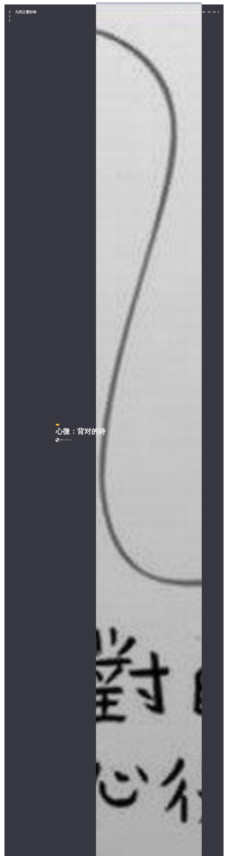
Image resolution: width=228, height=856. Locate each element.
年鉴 (209, 12)
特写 (182, 12)
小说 (171, 12)
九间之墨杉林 (26, 12)
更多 (214, 12)
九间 (61, 440)
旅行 (198, 12)
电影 (203, 12)
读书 (177, 12)
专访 (187, 12)
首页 (166, 12)
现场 (193, 12)
